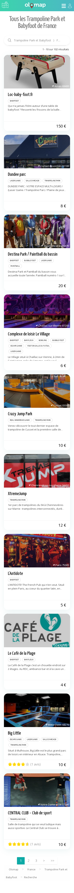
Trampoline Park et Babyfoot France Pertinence (39, 40)
